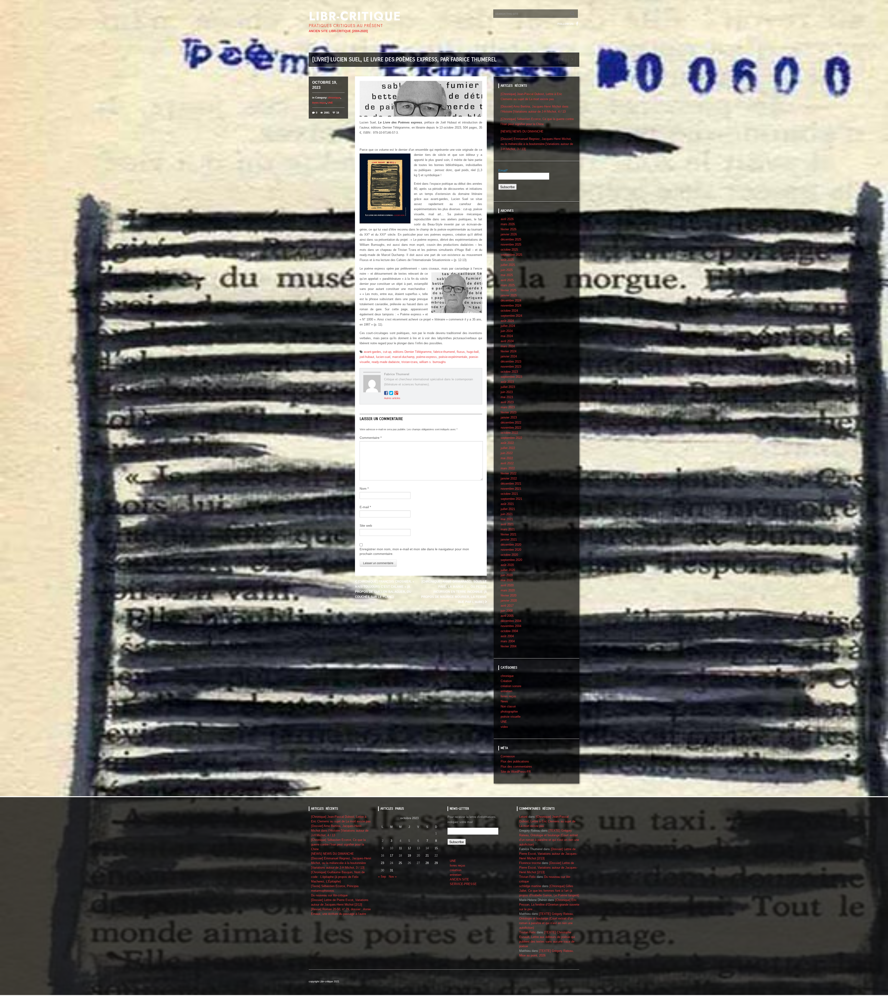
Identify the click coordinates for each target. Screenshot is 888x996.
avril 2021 (507, 524)
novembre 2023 (511, 366)
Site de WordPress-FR (516, 771)
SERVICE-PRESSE (463, 884)
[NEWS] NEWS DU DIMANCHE (522, 131)
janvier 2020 (509, 600)
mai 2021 (507, 519)
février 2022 (508, 473)
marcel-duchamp (403, 357)
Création (506, 681)
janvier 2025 (509, 295)
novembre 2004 (511, 626)
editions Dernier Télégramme (412, 352)
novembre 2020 (511, 549)
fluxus (461, 352)
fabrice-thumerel (444, 352)
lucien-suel (383, 357)
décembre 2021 (511, 483)
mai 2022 (507, 458)
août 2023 (507, 382)
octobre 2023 (509, 371)
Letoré (523, 816)
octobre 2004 (509, 631)
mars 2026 (508, 224)
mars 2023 (508, 407)
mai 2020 (507, 580)
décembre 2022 (511, 422)
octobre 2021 (509, 493)
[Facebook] (577, 24)
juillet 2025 (508, 265)
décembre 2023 (511, 361)
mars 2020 (508, 590)
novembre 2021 (511, 488)
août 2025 (507, 259)
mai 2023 (507, 397)
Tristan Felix (527, 877)
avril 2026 (507, 219)
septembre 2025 (511, 254)
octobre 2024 (509, 310)
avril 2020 (507, 585)
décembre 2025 (511, 239)
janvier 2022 (509, 478)
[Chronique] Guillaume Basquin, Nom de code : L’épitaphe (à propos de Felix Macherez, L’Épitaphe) (338, 876)
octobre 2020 (509, 554)
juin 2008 (507, 610)
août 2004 (507, 636)
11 (400, 848)
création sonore (511, 686)
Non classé (508, 706)
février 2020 (508, 595)
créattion (455, 870)
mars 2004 (508, 641)
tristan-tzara (409, 362)
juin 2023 (507, 392)
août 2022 (507, 443)
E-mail (365, 507)
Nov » (393, 876)
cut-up (387, 352)
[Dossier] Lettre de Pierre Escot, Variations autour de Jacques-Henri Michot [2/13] (548, 853)
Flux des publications (515, 761)
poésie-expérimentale (453, 357)
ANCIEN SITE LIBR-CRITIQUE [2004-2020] (338, 31)
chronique (334, 97)
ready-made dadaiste (386, 362)
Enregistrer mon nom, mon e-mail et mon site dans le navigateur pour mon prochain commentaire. (414, 551)
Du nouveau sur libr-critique (329, 895)
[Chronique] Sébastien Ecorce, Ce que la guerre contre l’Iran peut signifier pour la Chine (338, 844)
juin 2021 (507, 514)
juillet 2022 (508, 448)
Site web (366, 525)
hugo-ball (473, 352)
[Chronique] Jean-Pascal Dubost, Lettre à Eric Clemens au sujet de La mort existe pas (547, 821)
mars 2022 (508, 468)
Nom (364, 488)
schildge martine (530, 886)
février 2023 (508, 412)
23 (382, 863)
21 (427, 855)
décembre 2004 (511, 621)
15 (436, 848)
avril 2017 (507, 605)
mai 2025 (507, 275)
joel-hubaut (367, 357)
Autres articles (392, 398)
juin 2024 (507, 331)
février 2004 (508, 646)
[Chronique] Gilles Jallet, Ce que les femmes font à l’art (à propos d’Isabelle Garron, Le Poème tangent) (549, 890)
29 (436, 863)
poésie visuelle (511, 716)
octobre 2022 (509, 432)
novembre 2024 (511, 305)
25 (400, 863)
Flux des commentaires (516, 766)
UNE (330, 102)
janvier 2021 (509, 539)
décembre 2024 (511, 300)
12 (409, 848)
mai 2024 (507, 336)
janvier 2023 (509, 417)
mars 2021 (508, 529)
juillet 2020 (508, 570)
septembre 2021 (511, 499)
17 (391, 855)
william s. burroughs (432, 362)
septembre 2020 (511, 560)
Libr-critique (355, 16)
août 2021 (507, 504)
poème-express (426, 357)
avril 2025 (507, 280)
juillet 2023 (508, 387)
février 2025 (508, 290)
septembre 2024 (511, 315)
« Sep (382, 876)
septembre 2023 (511, 376)
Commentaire (371, 438)
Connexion (508, 756)
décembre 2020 (511, 544)
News (504, 701)
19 (409, 855)
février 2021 (508, 534)
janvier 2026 (509, 234)
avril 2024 (507, 341)
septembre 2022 (511, 438)
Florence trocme (530, 863)
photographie (509, 711)
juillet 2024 (508, 326)
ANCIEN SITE (459, 879)
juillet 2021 (508, 509)
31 (391, 870)
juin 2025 (507, 270)
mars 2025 (508, 285)
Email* (503, 170)
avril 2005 (507, 616)
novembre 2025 (511, 244)
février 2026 (508, 229)
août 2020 (507, 565)
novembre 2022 (511, 427)
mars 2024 (508, 346)
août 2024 (507, 321)
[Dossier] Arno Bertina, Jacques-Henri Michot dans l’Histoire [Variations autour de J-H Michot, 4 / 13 (339, 830)
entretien (506, 691)
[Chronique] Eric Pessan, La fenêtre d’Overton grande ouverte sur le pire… (549, 904)
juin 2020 (507, 575)
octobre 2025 (509, 249)
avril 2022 (507, 463)
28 (427, 863)
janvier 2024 (509, 356)
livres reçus (319, 102)
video (504, 727)
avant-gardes (372, 352)
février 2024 (508, 351)
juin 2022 (507, 453)
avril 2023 (507, 402)
